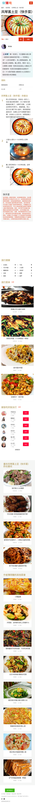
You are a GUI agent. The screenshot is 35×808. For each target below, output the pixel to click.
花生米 (13, 431)
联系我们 (8, 794)
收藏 (28, 39)
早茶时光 (13, 412)
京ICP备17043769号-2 (23, 796)
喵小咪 (13, 437)
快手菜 (8, 7)
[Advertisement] (17, 238)
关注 (26, 413)
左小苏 (13, 443)
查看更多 (17, 449)
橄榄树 (13, 418)
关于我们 (3, 794)
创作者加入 (10, 790)
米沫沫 (13, 424)
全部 (12, 282)
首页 (2, 7)
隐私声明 (19, 794)
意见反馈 (14, 794)
